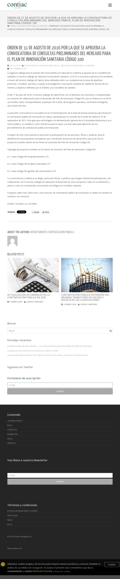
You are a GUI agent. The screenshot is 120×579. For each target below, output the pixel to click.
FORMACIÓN (12, 434)
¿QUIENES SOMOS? (15, 421)
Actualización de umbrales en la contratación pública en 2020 (32, 351)
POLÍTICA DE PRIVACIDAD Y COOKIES (22, 511)
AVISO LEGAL (12, 515)
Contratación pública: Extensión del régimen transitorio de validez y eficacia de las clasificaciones (47, 355)
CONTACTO (12, 429)
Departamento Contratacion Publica (42, 65)
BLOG (9, 425)
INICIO (10, 439)
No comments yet (18, 68)
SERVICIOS (11, 443)
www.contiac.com (14, 548)
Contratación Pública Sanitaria (32, 26)
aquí (26, 203)
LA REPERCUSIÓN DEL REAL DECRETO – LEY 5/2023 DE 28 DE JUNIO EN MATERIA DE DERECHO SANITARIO (49, 346)
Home (12, 26)
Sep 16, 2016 (15, 65)
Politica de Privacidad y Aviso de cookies (51, 571)
